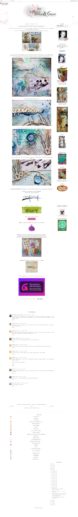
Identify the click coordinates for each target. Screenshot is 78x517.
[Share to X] (39, 299)
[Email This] (37, 299)
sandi (13, 376)
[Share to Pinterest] (42, 299)
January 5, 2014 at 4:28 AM (22, 383)
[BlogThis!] (38, 299)
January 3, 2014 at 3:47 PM (20, 323)
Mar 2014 (54, 484)
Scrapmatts (29, 216)
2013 (52, 500)
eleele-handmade (36, 425)
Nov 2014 (54, 472)
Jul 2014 (54, 478)
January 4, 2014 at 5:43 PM (19, 369)
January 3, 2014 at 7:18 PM (21, 330)
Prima (36, 446)
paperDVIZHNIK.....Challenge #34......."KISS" (57, 489)
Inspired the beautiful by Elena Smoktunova (36, 434)
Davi (13, 369)
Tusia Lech (14, 383)
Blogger (41, 507)
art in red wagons (36, 450)
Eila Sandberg (28, 235)
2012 (52, 501)
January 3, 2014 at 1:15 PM (28, 314)
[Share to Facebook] (41, 299)
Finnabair (36, 418)
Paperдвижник (36, 455)
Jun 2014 (54, 480)
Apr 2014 (54, 483)
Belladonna (36, 436)
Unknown (13, 344)
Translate (66, 26)
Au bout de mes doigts (36, 448)
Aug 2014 (54, 477)
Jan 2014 (54, 487)
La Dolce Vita (36, 416)
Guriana (35, 427)
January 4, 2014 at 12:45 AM (21, 344)
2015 (52, 468)
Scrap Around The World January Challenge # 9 (32, 26)
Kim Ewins (46, 30)
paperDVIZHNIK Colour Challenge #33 (59, 493)
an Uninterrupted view (36, 439)
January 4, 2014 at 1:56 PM (21, 357)
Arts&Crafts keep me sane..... (36, 441)
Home (32, 406)
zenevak (13, 351)
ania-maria (36, 457)
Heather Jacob (15, 338)
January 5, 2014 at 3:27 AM (20, 376)
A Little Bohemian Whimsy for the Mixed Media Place (58, 495)
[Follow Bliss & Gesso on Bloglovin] (62, 206)
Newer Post (12, 406)
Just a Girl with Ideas (36, 430)
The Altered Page (36, 432)
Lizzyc (13, 323)
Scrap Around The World (14, 28)
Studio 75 (38, 260)
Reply (13, 327)
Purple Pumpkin (31, 222)
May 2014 (54, 481)
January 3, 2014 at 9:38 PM (23, 338)
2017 (52, 465)
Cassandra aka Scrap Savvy (17, 314)
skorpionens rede (36, 453)
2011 (52, 503)
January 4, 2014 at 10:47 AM (21, 351)
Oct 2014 (54, 474)
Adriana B (14, 330)
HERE (37, 29)
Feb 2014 (54, 486)
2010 (52, 504)
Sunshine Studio (36, 437)
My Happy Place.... (36, 459)
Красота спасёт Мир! (36, 443)
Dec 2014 (54, 471)
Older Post (52, 406)
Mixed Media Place (36, 423)
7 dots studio (36, 420)
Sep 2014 (54, 475)
